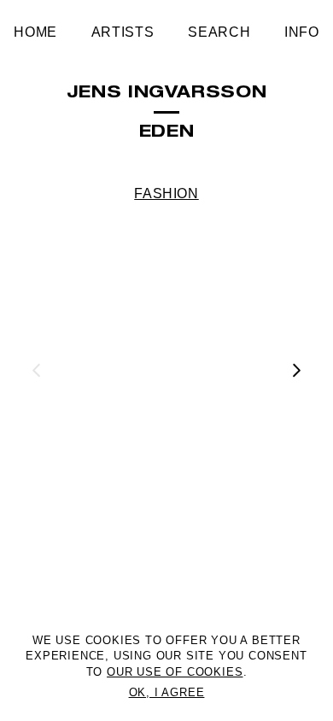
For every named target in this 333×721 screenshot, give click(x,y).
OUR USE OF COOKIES (174, 671)
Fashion (166, 193)
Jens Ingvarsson (167, 93)
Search (219, 32)
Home (35, 32)
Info (301, 32)
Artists (122, 32)
